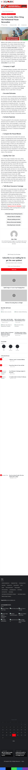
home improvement (9, 587)
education (3, 585)
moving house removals (14, 225)
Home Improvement (9, 11)
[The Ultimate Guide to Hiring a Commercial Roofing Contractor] (21, 327)
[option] (7, 751)
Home (3, 11)
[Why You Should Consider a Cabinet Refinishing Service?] (21, 314)
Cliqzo (23, 761)
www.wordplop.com (11, 600)
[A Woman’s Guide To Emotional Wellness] (4, 361)
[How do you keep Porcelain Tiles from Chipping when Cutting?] (4, 523)
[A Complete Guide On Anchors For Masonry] (4, 425)
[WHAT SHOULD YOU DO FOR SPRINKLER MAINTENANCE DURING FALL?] (5, 668)
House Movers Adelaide (14, 216)
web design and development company (9, 594)
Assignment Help (14, 583)
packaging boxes (13, 589)
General (3, 14)
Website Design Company (6, 596)
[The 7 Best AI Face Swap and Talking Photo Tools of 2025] (14, 610)
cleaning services (22, 583)
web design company (22, 594)
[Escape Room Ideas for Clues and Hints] (4, 367)
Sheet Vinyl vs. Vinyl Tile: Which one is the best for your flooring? (7, 320)
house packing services (14, 219)
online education (5, 589)
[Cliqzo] (8, 1)
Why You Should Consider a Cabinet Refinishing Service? (20, 320)
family (21, 585)
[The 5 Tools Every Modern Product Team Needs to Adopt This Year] (5, 610)
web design (11, 591)
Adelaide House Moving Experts (14, 213)
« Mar (13, 741)
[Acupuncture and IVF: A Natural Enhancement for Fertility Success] (14, 621)
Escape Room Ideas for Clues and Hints (16, 365)
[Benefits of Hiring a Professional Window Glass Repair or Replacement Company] (7, 327)
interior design (17, 587)
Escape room (9, 585)
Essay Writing (16, 585)
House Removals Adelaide (14, 222)
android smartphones (5, 583)
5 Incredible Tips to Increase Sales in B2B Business (20, 754)
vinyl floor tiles (4, 591)
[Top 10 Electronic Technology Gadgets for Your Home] (4, 372)
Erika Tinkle (14, 239)
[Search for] (26, 2)
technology (20, 589)
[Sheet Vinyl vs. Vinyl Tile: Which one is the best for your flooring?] (7, 314)
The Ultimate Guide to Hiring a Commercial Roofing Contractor (21, 333)
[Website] (14, 246)
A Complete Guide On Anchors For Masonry (17, 376)
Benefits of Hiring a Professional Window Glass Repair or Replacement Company (7, 334)
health (3, 587)
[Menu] (1, 2)
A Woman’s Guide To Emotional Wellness (17, 359)
